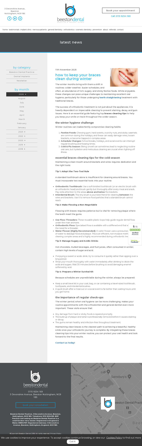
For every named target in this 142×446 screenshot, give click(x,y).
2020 (20, 140)
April (22, 115)
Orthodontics (69, 30)
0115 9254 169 (35, 391)
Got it (72, 441)
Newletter (22, 81)
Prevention (97, 30)
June (21, 107)
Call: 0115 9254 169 (120, 16)
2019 (21, 145)
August (21, 98)
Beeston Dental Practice (21, 72)
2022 (20, 136)
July (22, 103)
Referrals (112, 30)
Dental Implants (22, 76)
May (22, 111)
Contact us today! (65, 343)
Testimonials (14, 30)
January (22, 127)
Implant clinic (25, 30)
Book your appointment (120, 10)
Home (5, 30)
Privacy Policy (55, 434)
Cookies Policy (114, 437)
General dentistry (55, 30)
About (105, 30)
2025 (20, 132)
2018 (20, 149)
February (21, 123)
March (22, 119)
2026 (21, 94)
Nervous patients (40, 30)
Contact (120, 30)
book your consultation (35, 405)
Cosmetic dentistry (84, 30)
